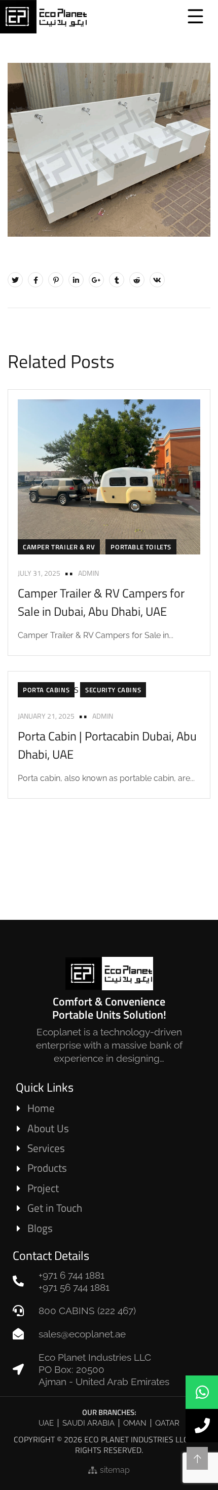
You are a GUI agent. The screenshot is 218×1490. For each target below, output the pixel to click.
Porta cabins (46, 690)
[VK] (157, 279)
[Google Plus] (96, 279)
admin (88, 573)
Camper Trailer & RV (59, 547)
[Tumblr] (116, 279)
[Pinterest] (55, 279)
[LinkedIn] (76, 279)
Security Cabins (113, 690)
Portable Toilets (141, 547)
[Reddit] (136, 279)
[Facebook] (35, 279)
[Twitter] (15, 279)
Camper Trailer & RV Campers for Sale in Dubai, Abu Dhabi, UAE (101, 602)
